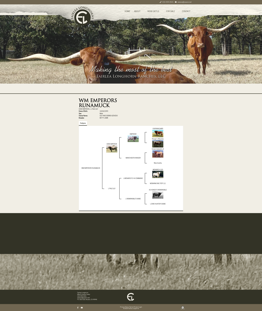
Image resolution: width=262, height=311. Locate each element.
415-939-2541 (168, 2)
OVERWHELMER (158, 129)
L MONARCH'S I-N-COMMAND (133, 178)
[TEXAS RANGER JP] (157, 154)
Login (140, 307)
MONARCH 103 (158, 170)
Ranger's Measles (158, 139)
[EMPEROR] (133, 139)
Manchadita (158, 163)
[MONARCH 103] (157, 174)
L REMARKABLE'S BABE (133, 199)
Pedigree (83, 123)
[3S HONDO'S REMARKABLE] (157, 195)
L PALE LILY (94, 109)
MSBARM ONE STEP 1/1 (158, 183)
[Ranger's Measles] (157, 144)
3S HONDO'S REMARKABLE (158, 190)
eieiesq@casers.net (185, 2)
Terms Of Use (133, 307)
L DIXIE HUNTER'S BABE (158, 204)
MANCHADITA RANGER (133, 158)
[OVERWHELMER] (157, 133)
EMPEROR (133, 134)
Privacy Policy (124, 307)
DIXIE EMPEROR (84, 109)
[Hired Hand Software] (183, 308)
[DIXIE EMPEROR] (111, 149)
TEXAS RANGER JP (158, 149)
